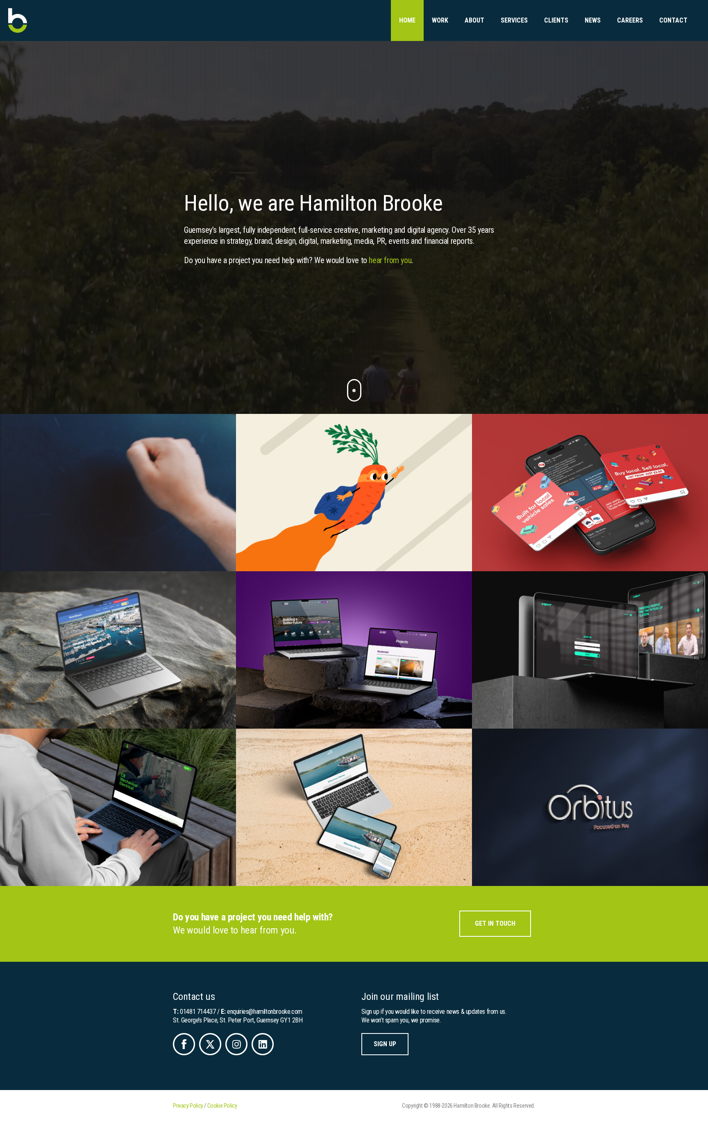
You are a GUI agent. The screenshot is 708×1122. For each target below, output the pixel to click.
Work (440, 20)
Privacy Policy (188, 1105)
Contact (673, 20)
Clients (556, 20)
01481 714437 (198, 1011)
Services (514, 20)
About (474, 20)
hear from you (390, 260)
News (593, 20)
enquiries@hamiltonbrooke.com (264, 1011)
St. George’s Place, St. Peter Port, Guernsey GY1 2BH (237, 1020)
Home (407, 20)
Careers (630, 20)
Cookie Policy (222, 1105)
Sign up (385, 1044)
